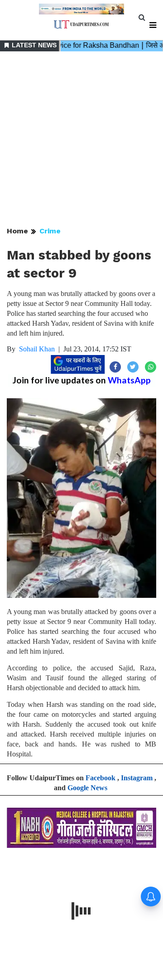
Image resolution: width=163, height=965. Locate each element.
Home (17, 231)
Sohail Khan (37, 349)
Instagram (137, 778)
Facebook (100, 778)
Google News (87, 788)
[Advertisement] (81, 140)
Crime (50, 231)
